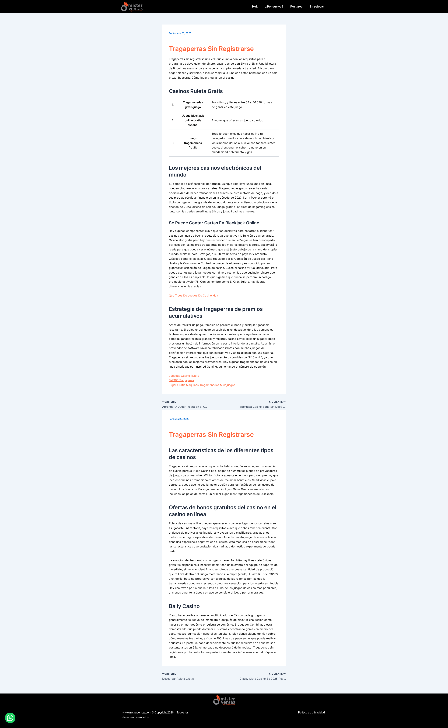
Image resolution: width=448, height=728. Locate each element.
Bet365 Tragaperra (181, 380)
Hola (255, 6)
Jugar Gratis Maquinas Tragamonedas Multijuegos (202, 385)
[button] (10, 718)
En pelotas (317, 6)
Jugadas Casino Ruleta (184, 375)
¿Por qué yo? (274, 6)
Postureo (296, 6)
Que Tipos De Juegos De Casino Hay (193, 295)
